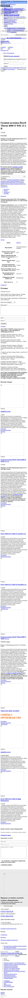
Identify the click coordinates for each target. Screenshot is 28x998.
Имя (2, 317)
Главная (3, 9)
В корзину (3, 178)
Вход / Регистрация (9, 986)
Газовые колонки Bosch (13, 10)
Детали (6, 190)
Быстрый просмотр (6, 430)
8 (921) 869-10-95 (7, 916)
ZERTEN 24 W (6, 411)
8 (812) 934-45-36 (7, 911)
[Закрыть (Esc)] (1, 995)
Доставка (6, 193)
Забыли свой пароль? (9, 69)
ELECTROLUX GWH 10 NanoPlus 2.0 (13, 584)
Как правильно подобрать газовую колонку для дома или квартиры (15, 946)
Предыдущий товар (6, 13)
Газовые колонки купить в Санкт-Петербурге (12, 180)
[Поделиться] (2, 995)
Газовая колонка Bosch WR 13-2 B (10, 182)
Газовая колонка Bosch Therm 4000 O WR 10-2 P (13, 38)
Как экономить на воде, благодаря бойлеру (15, 949)
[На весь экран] (4, 995)
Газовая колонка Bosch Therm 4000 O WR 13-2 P (13, 67)
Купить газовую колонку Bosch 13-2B (16, 184)
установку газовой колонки (13, 673)
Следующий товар (5, 42)
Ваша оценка (4, 302)
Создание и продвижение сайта (9, 954)
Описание (6, 189)
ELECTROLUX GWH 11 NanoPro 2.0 (13, 534)
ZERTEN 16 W (6, 752)
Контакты (3, 937)
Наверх (3, 994)
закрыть (3, 992)
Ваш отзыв (4, 305)
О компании (4, 934)
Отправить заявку (6, 835)
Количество (5, 176)
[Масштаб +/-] (6, 995)
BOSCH (18, 242)
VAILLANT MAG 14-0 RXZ (10, 711)
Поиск (17, 951)
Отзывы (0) (7, 192)
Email (2, 320)
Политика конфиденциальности (9, 940)
